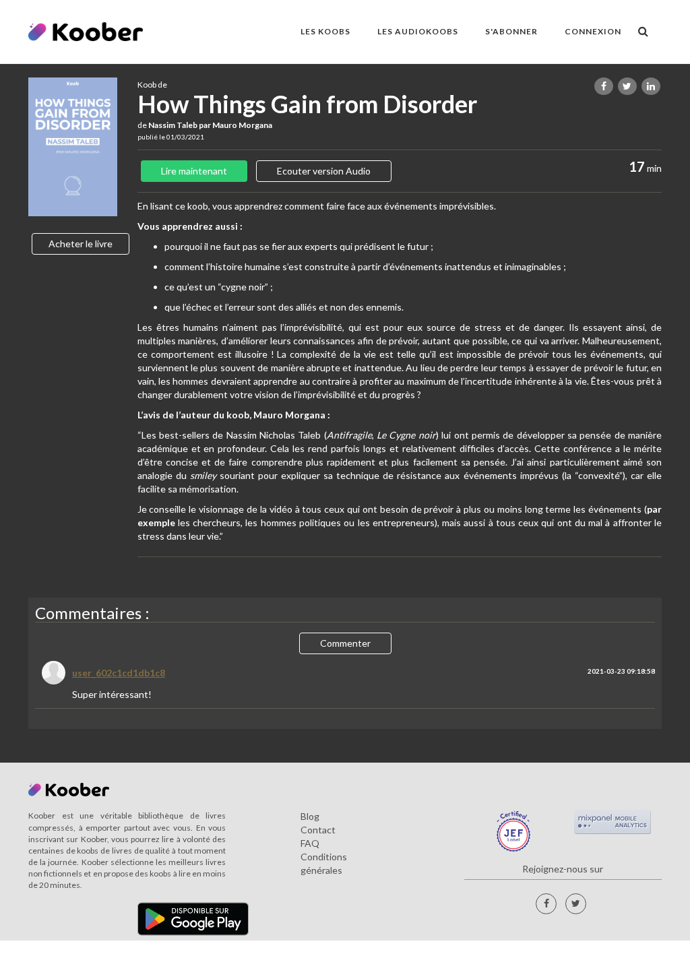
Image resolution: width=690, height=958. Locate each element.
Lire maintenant (194, 171)
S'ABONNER (511, 31)
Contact (318, 829)
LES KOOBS (325, 31)
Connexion (593, 31)
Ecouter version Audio (324, 171)
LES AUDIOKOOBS (417, 31)
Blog (310, 816)
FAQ (310, 843)
